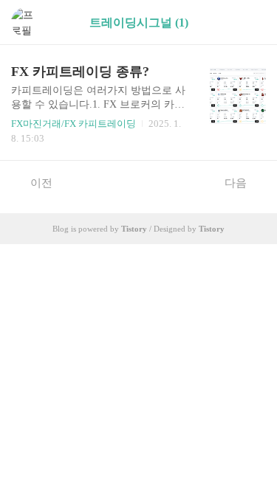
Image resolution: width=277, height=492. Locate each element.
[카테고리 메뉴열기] (251, 22)
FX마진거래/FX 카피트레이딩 (73, 123)
